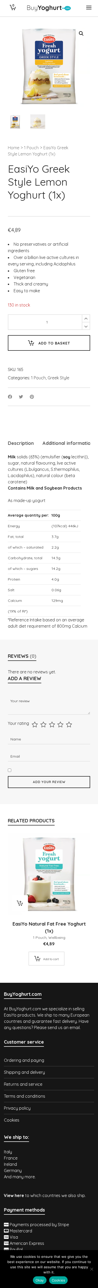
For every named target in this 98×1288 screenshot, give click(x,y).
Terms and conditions (24, 1096)
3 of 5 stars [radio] (52, 724)
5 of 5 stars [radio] (69, 724)
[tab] (21, 443)
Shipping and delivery (24, 1072)
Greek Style (58, 377)
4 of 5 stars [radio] (61, 724)
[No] (91, 1269)
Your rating (18, 723)
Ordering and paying (24, 1060)
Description (21, 443)
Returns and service (23, 1084)
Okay (40, 1280)
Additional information (68, 443)
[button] (81, 33)
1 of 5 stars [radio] (35, 724)
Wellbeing (56, 937)
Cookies (11, 1120)
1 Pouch (31, 147)
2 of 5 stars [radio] (44, 724)
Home (13, 147)
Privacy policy (17, 1108)
